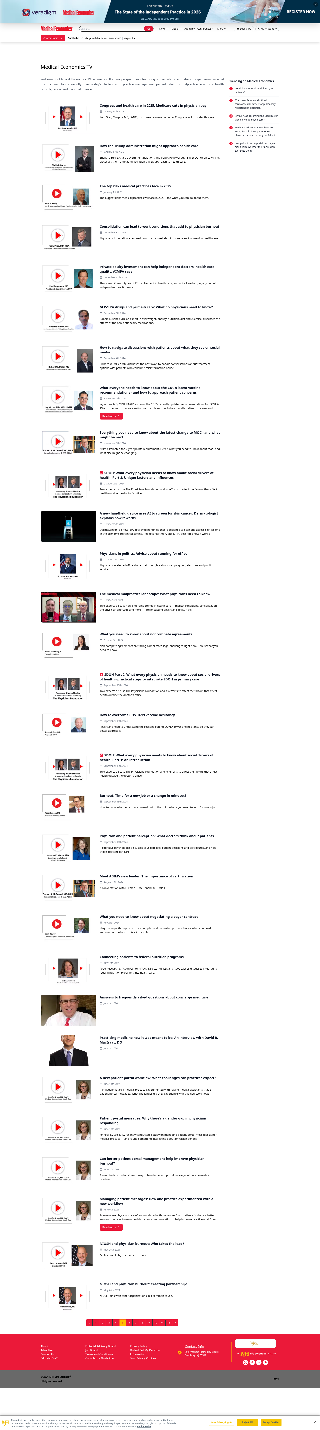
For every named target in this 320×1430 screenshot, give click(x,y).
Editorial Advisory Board (100, 1346)
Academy (189, 28)
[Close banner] (315, 4)
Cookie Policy (144, 1426)
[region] (160, 1422)
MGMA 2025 (115, 38)
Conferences (204, 28)
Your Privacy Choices (143, 1358)
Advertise (46, 1350)
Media (175, 28)
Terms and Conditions (99, 1354)
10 (155, 1322)
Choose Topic (50, 38)
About (44, 1346)
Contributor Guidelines (99, 1358)
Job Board (91, 1350)
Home (275, 1378)
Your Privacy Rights (221, 1422)
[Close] (314, 1422)
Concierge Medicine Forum (94, 38)
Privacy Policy (138, 1346)
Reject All (247, 1422)
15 (169, 1322)
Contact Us (47, 1354)
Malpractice (129, 38)
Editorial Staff (49, 1358)
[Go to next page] (175, 1322)
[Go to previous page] (89, 1322)
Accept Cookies (271, 1422)
